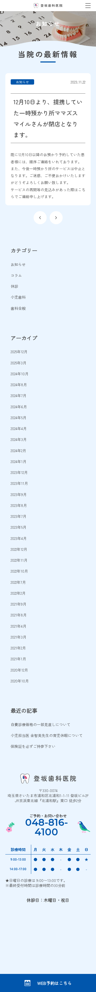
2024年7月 (18, 395)
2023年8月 (19, 505)
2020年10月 (20, 680)
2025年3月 (18, 362)
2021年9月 (18, 604)
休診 (14, 286)
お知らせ (18, 264)
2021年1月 (18, 658)
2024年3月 (19, 439)
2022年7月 (18, 582)
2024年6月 (19, 406)
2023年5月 (18, 527)
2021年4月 (18, 626)
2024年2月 (18, 450)
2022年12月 (19, 549)
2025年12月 (19, 351)
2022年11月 (19, 560)
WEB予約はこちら (54, 983)
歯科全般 (18, 308)
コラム (16, 275)
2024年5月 (18, 417)
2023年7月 (18, 516)
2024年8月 (19, 384)
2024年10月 (20, 373)
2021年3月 (18, 637)
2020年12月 (19, 670)
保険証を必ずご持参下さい (33, 746)
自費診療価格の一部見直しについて (40, 724)
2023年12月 (19, 472)
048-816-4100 (46, 827)
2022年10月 (19, 571)
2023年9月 (19, 494)
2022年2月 (18, 593)
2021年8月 (19, 615)
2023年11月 (19, 483)
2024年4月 (19, 428)
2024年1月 (18, 461)
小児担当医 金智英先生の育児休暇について (47, 735)
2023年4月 (19, 538)
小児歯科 (18, 297)
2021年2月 (18, 648)
